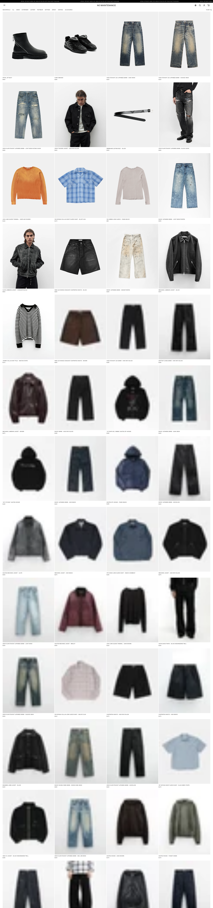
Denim (18, 9)
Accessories (68, 9)
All (13, 9)
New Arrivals (6, 9)
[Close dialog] (118, 3)
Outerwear (25, 9)
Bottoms (47, 9)
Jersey (54, 9)
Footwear (40, 9)
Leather (32, 9)
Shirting (60, 9)
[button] (4, 5)
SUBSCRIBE (106, 33)
